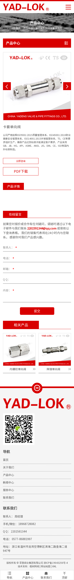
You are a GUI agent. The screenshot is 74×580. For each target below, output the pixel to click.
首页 (18, 28)
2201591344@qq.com (41, 228)
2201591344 (19, 531)
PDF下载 (21, 171)
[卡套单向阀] (37, 86)
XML (54, 566)
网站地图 (45, 566)
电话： (8, 259)
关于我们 (8, 467)
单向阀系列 (41, 28)
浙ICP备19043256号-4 (56, 563)
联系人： (10, 248)
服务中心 (8, 490)
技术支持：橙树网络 (28, 566)
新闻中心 (8, 482)
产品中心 (28, 28)
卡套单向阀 (56, 28)
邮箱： (8, 269)
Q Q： (6, 279)
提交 (37, 311)
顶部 (64, 575)
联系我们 (8, 497)
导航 (9, 575)
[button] (7, 86)
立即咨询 (20, 161)
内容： (8, 291)
